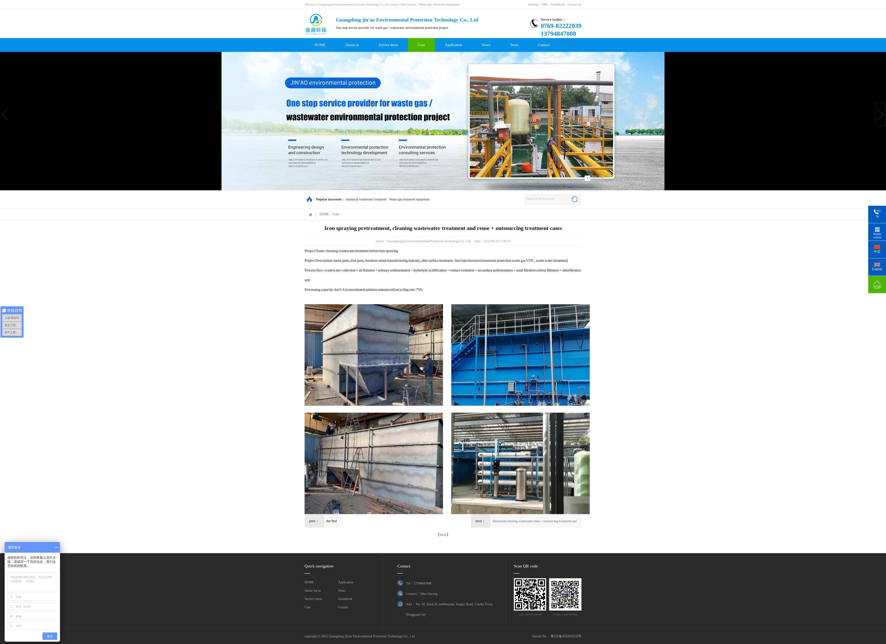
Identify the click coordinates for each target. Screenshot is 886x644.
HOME (320, 45)
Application (453, 45)
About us (352, 45)
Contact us (574, 4)
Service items (388, 45)
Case (421, 45)
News (486, 45)
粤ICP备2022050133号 (566, 636)
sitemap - (534, 4)
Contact (543, 45)
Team (514, 45)
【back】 (443, 535)
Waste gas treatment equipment (439, 4)
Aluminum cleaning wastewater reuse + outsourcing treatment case (534, 521)
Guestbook (345, 599)
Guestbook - (559, 4)
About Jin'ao (313, 590)
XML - (546, 4)
